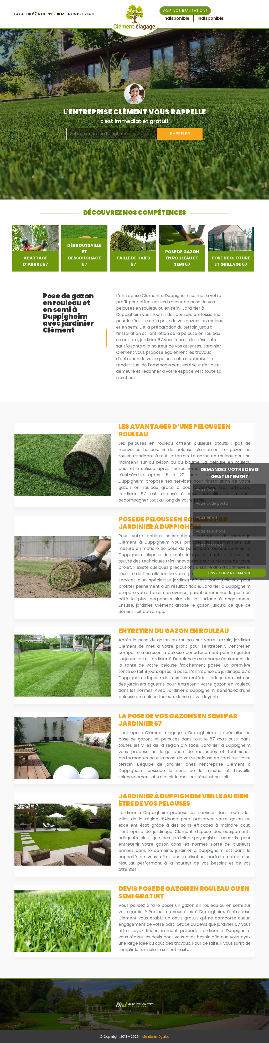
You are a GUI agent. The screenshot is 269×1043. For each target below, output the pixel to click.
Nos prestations (85, 14)
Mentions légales (155, 1036)
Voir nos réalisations (185, 10)
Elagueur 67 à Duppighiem (38, 14)
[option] (35, 248)
